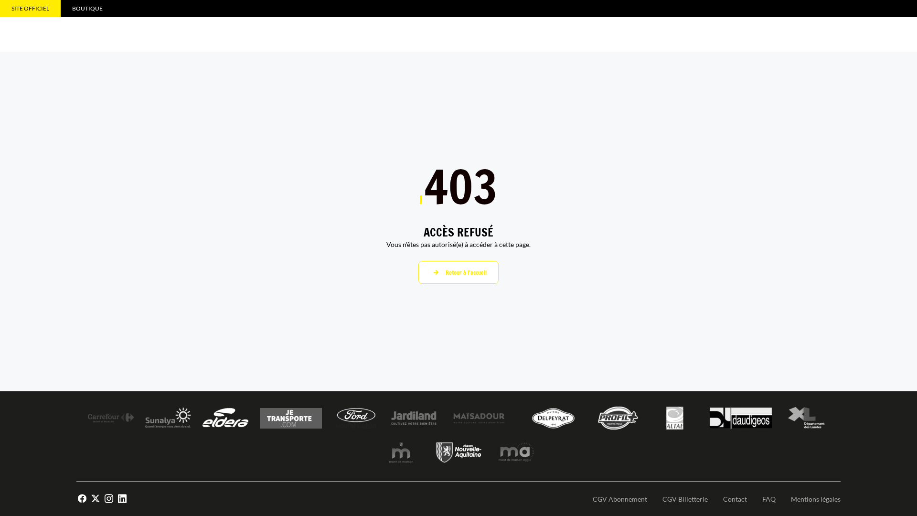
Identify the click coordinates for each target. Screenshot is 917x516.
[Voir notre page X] (95, 499)
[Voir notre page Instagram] (109, 499)
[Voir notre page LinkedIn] (122, 499)
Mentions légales (816, 499)
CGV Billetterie (685, 499)
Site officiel (30, 8)
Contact (735, 499)
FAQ (769, 499)
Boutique (87, 8)
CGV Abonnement (620, 499)
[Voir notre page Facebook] (82, 499)
